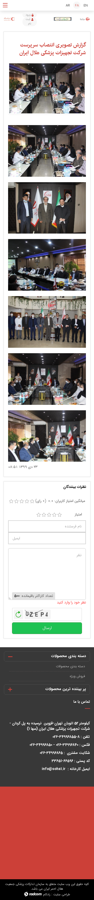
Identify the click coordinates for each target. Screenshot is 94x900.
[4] (54, 515)
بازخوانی (18, 613)
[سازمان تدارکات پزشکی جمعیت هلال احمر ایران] (84, 19)
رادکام (46, 894)
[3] (49, 515)
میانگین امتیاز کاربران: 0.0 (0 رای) (60, 501)
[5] (59, 515)
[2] (44, 515)
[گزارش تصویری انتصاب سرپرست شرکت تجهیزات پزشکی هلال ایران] (47, 88)
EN (86, 5)
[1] (38, 515)
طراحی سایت (61, 894)
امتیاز (78, 514)
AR (68, 5)
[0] (11, 501)
